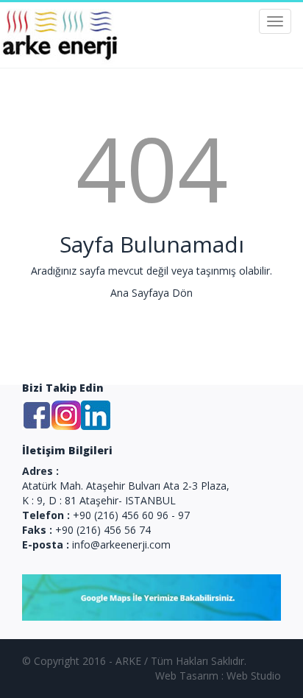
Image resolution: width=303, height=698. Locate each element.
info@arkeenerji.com (121, 544)
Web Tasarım (186, 676)
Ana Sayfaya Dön (151, 293)
